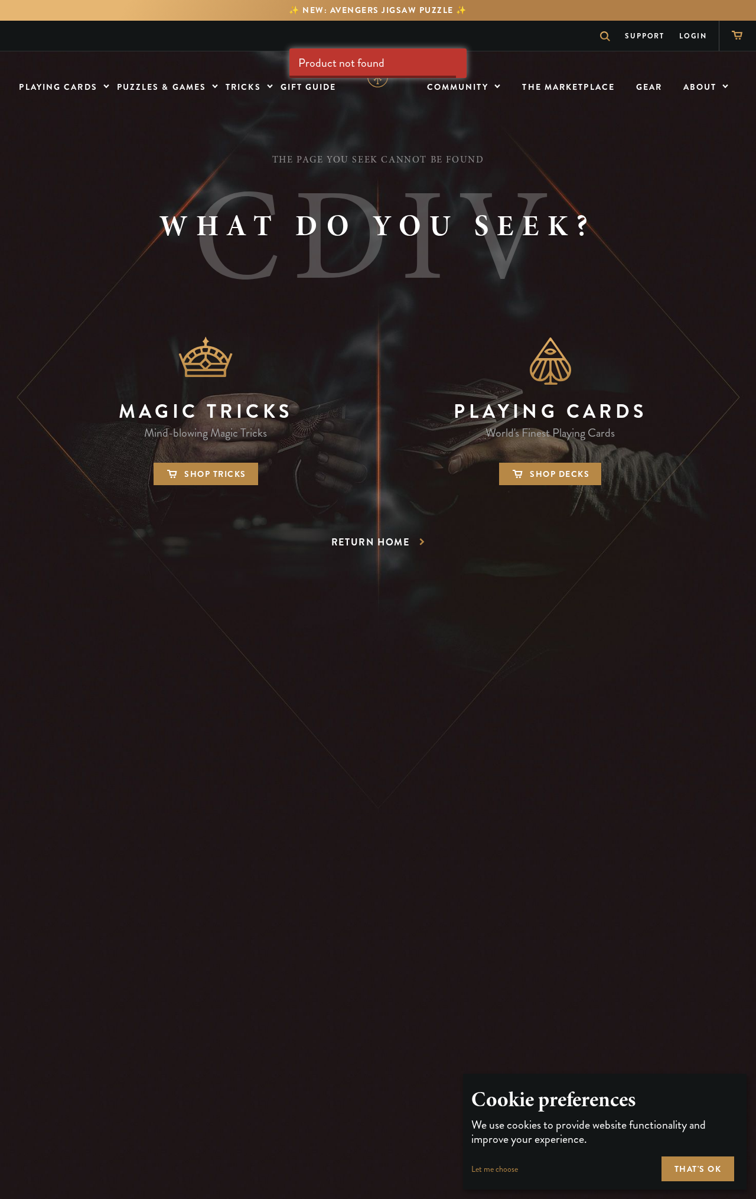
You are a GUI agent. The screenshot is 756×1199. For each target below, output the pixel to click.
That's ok (698, 1169)
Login (693, 36)
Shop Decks (558, 474)
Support (644, 36)
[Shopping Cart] (737, 36)
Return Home (370, 542)
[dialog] (605, 1132)
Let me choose (494, 1169)
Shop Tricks (213, 474)
